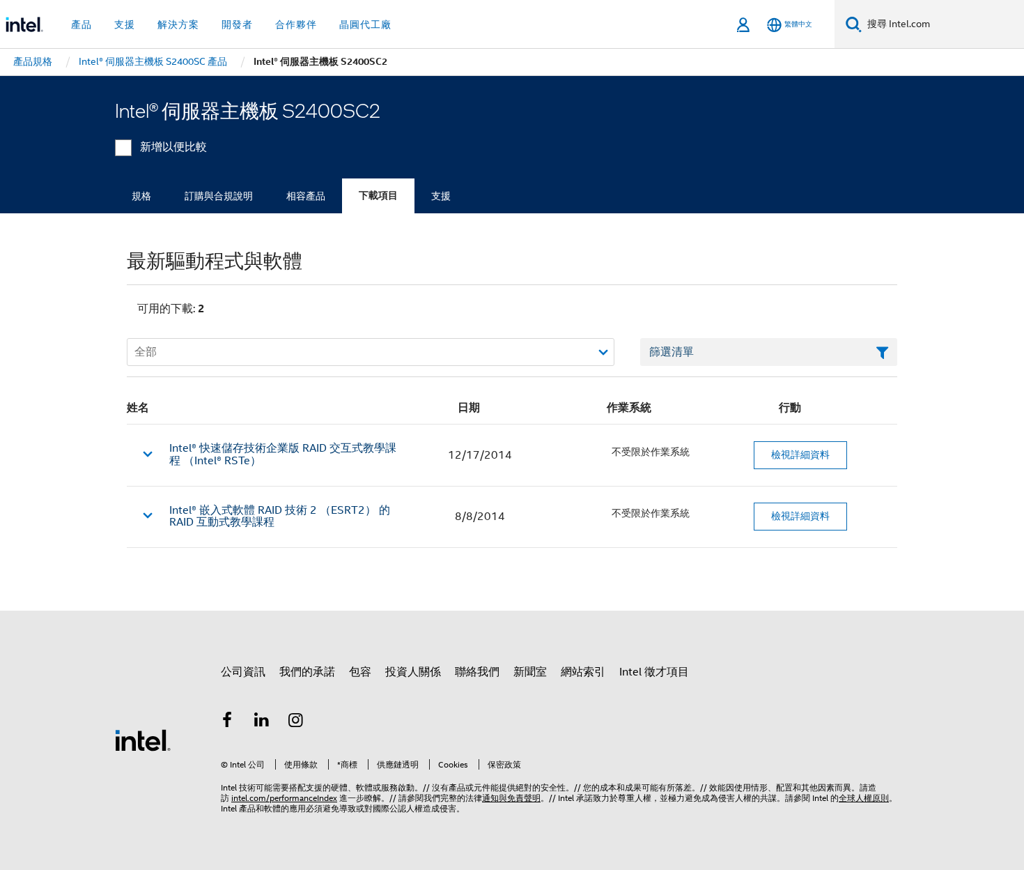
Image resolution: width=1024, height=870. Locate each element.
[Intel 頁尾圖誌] (143, 740)
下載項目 (378, 195)
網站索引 (583, 672)
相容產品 (305, 196)
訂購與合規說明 (219, 196)
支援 (441, 196)
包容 (360, 672)
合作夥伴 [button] (296, 24)
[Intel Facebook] (227, 722)
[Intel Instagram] (296, 722)
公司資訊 (243, 672)
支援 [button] (124, 24)
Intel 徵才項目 (654, 672)
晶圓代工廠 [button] (365, 24)
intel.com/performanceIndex (284, 798)
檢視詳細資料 (800, 454)
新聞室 (530, 672)
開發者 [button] (237, 24)
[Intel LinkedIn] (262, 722)
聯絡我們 (477, 672)
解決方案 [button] (178, 24)
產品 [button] (81, 24)
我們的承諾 (307, 672)
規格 (141, 196)
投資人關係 (413, 672)
